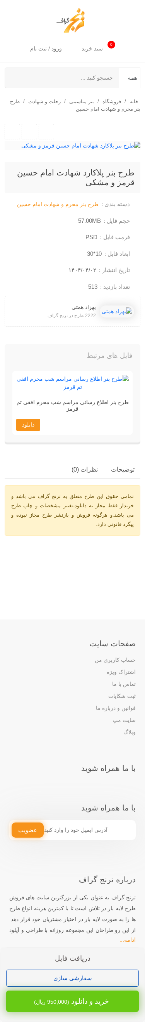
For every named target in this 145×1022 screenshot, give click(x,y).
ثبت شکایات (122, 696)
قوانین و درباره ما (116, 708)
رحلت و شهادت (44, 101)
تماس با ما (124, 684)
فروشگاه (111, 101)
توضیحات (123, 469)
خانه (134, 101)
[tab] (122, 469)
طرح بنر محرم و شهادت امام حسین (58, 204)
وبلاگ (129, 732)
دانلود (28, 425)
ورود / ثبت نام (46, 48)
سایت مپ (124, 720)
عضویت (27, 830)
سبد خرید (97, 47)
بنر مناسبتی (81, 101)
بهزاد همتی (84, 307)
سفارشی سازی (72, 978)
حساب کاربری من (115, 660)
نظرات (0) (85, 469)
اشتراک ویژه (121, 672)
